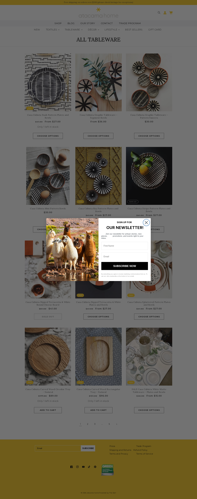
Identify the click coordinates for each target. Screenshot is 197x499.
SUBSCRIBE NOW (124, 266)
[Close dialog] (146, 222)
